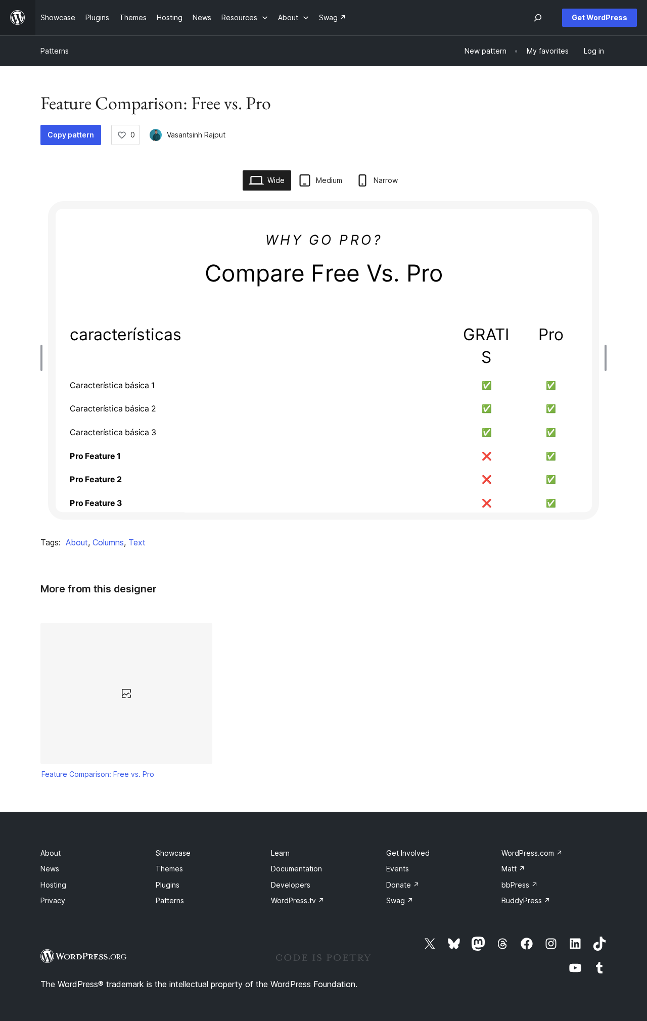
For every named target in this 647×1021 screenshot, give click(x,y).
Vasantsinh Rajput (196, 134)
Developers (290, 884)
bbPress (519, 884)
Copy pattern (71, 134)
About (77, 542)
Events (397, 868)
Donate (403, 884)
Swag (399, 900)
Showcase (173, 853)
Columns (108, 542)
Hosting (53, 884)
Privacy (52, 900)
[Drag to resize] (44, 358)
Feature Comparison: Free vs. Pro (97, 774)
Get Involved (408, 853)
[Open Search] (538, 17)
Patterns (54, 51)
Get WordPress (599, 17)
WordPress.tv (298, 900)
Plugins (167, 884)
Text (137, 542)
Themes (169, 868)
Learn (280, 853)
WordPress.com (532, 853)
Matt (513, 868)
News (49, 868)
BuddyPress (525, 900)
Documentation (296, 868)
